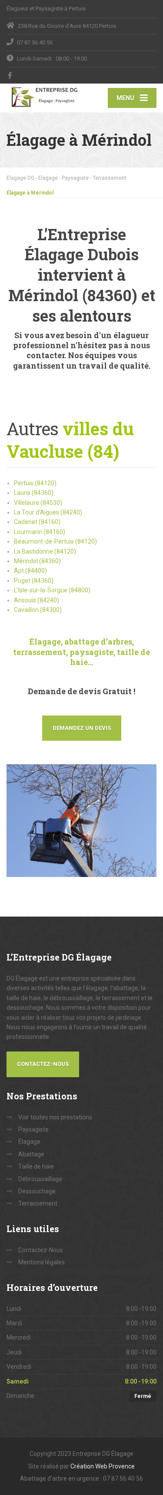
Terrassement (37, 1203)
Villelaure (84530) (38, 502)
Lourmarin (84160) (39, 531)
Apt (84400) (30, 570)
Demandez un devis (82, 728)
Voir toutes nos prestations (55, 1117)
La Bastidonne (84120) (45, 551)
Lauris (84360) (33, 492)
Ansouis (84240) (36, 600)
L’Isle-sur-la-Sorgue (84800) (52, 590)
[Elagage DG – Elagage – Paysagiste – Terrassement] (44, 96)
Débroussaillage (40, 1179)
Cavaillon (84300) (38, 609)
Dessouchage (37, 1191)
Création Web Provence (102, 1466)
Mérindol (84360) (37, 561)
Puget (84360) (33, 580)
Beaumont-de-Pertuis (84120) (55, 541)
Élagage (29, 1141)
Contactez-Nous (43, 1064)
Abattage (31, 1154)
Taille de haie (36, 1166)
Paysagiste (33, 1129)
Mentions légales (41, 1262)
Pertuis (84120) (35, 483)
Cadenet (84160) (37, 521)
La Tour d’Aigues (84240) (48, 512)
